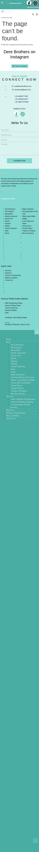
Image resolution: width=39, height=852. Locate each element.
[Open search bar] (33, 14)
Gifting (7, 226)
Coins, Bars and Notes (28, 222)
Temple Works (27, 228)
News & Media (12, 416)
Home (8, 339)
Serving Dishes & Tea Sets (30, 213)
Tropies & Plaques (28, 231)
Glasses (8, 223)
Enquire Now (19, 161)
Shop (3, 205)
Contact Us (9, 280)
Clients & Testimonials (13, 275)
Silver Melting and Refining (23, 399)
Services (8, 270)
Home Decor (26, 226)
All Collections (10, 209)
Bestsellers (9, 214)
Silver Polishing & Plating (22, 402)
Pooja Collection (11, 228)
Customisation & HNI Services (20, 406)
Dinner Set (9, 219)
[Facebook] (29, 3)
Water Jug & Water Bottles (28, 217)
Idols (6, 231)
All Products (9, 211)
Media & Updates (11, 278)
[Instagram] (35, 3)
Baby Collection (28, 209)
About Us (8, 273)
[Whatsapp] (35, 840)
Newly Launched (11, 216)
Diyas (7, 233)
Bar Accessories (28, 233)
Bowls (7, 221)
